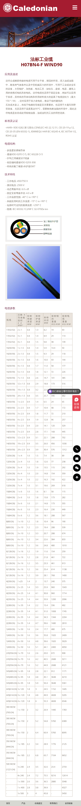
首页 (8, 803)
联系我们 (53, 803)
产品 (23, 803)
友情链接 (69, 803)
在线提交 (38, 803)
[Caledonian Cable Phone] (77, 449)
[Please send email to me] (77, 458)
